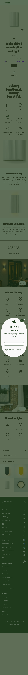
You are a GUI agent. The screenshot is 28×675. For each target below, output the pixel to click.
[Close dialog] (22, 320)
